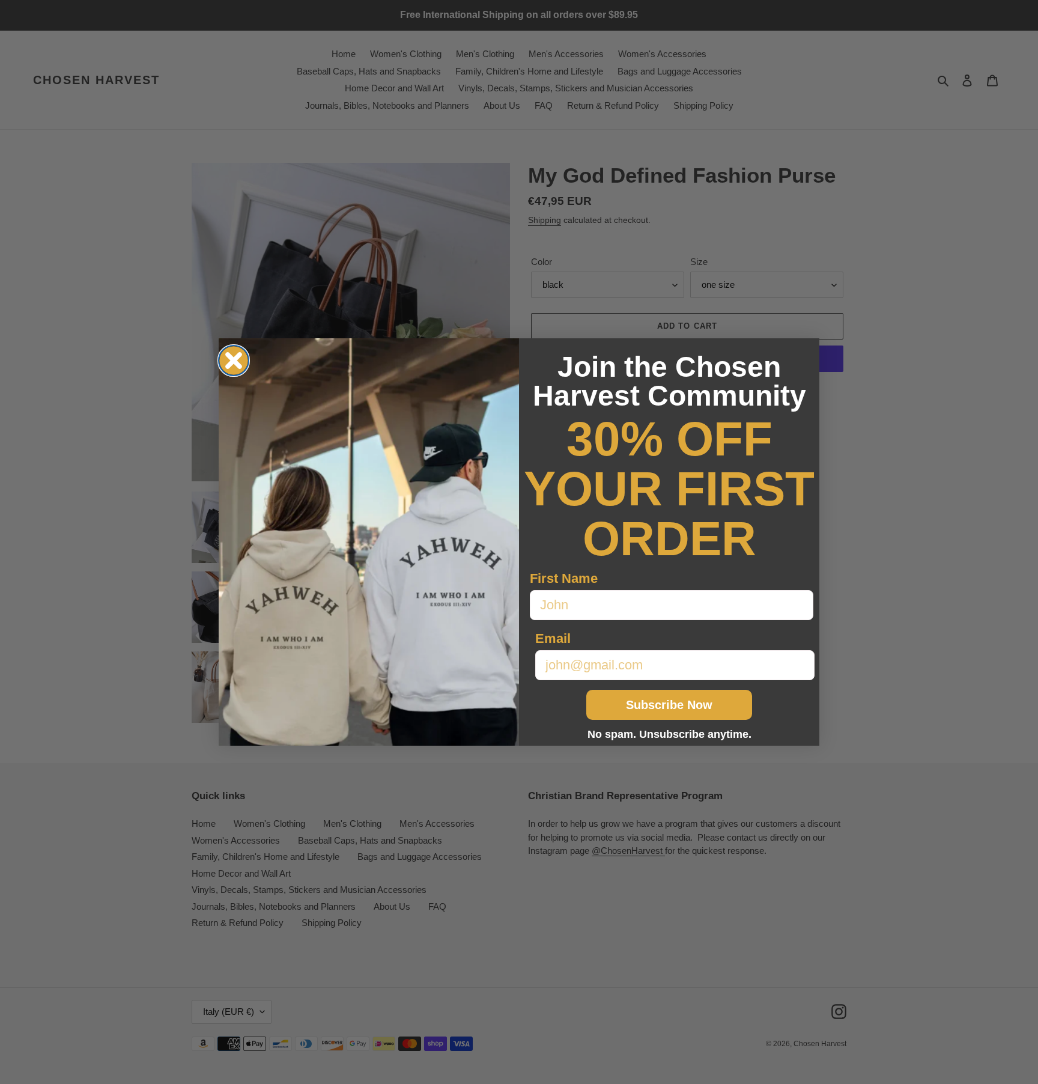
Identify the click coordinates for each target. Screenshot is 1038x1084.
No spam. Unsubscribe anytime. (669, 734)
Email (553, 638)
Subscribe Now (669, 704)
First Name (564, 578)
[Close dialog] (234, 361)
